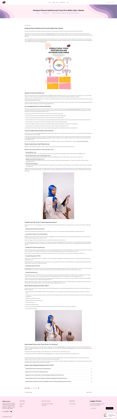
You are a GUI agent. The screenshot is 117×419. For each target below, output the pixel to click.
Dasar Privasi (44, 405)
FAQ (20, 405)
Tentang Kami (22, 403)
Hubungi (21, 406)
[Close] (109, 413)
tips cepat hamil (49, 353)
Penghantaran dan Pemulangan (47, 403)
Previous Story (29, 392)
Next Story (89, 392)
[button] (112, 2)
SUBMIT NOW (109, 408)
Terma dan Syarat (72, 403)
